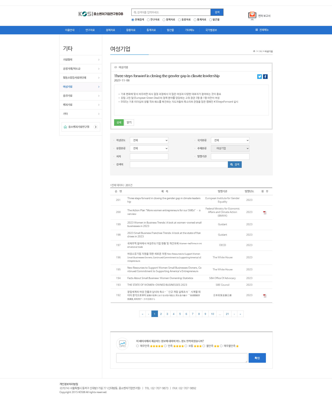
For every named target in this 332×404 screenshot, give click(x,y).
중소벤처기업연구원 (78, 126)
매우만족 (145, 346)
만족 (170, 346)
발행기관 (202, 156)
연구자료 (155, 19)
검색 (217, 12)
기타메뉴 (189, 30)
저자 (118, 156)
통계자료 (201, 19)
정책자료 (170, 19)
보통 (191, 346)
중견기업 (67, 95)
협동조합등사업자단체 (74, 77)
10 (212, 314)
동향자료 (186, 19)
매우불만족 (230, 346)
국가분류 (202, 140)
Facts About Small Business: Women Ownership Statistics (160, 278)
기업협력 (67, 59)
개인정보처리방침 (69, 384)
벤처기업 (67, 104)
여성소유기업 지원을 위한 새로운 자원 (164, 257)
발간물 (216, 19)
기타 (65, 113)
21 (227, 314)
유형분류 (120, 148)
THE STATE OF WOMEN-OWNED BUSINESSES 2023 (157, 285)
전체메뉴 (264, 29)
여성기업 (67, 86)
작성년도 (120, 140)
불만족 (210, 346)
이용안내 (69, 30)
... (220, 314)
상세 (119, 122)
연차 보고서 (264, 15)
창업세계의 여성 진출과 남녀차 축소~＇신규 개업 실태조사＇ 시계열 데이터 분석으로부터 (164, 295)
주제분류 (202, 148)
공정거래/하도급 (71, 68)
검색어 (119, 164)
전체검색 (139, 19)
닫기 (129, 122)
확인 (257, 357)
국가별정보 (211, 30)
